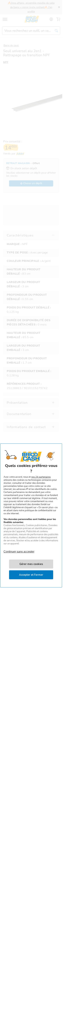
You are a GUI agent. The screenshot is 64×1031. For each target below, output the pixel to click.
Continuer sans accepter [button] (19, 550)
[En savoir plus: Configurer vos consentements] (31, 564)
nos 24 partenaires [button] (41, 477)
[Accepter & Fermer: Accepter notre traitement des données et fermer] (31, 574)
